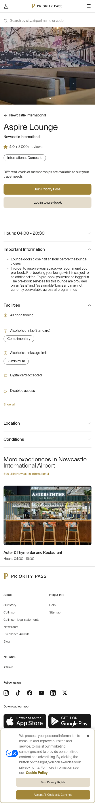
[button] (39, 98)
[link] (25, 721)
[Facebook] (29, 693)
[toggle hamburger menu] (88, 6)
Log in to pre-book (48, 202)
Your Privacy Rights (53, 782)
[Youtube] (41, 693)
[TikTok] (18, 693)
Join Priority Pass (47, 189)
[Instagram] (6, 693)
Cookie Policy (37, 773)
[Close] (88, 736)
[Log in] (6, 6)
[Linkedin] (53, 693)
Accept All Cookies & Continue (53, 794)
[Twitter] (64, 693)
